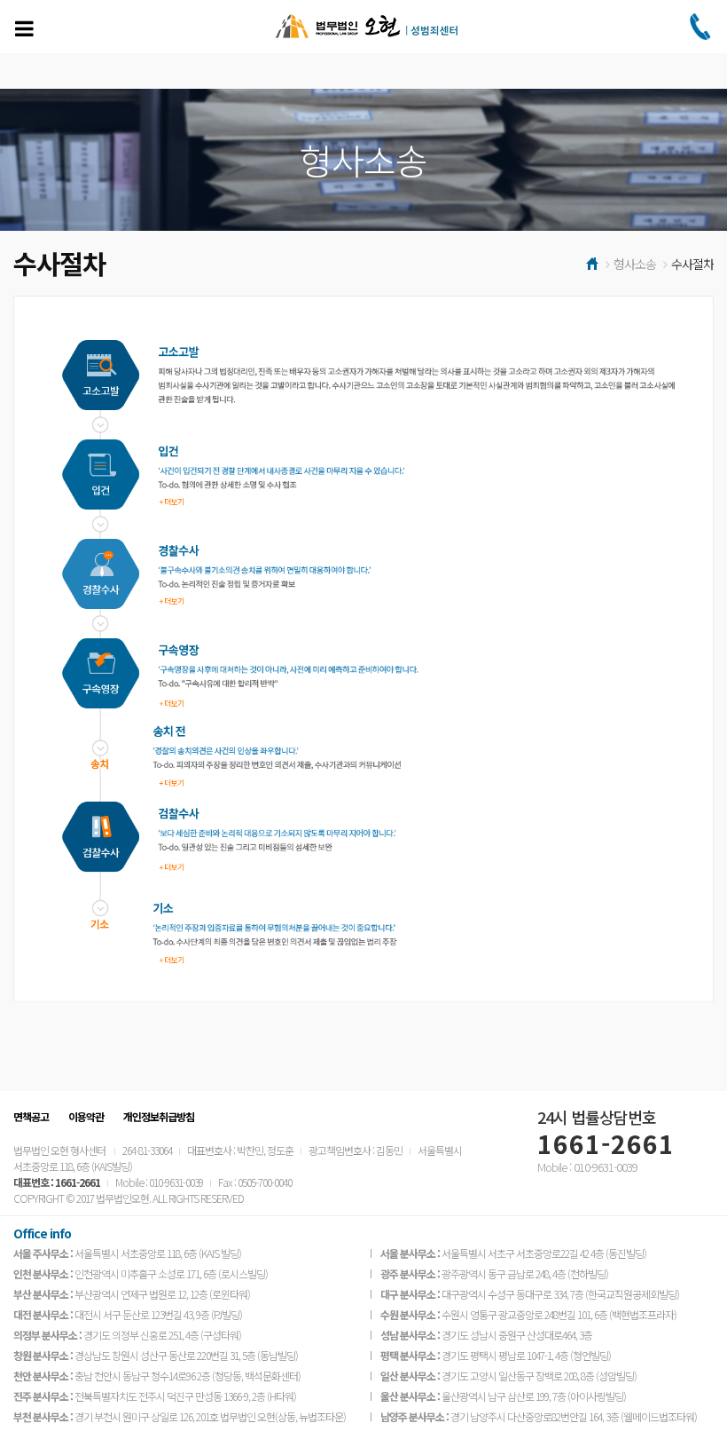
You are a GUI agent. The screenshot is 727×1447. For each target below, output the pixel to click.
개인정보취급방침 (158, 1116)
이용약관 (86, 1116)
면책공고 (31, 1116)
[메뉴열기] (24, 28)
